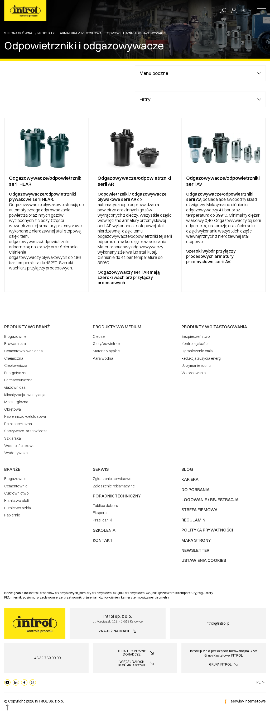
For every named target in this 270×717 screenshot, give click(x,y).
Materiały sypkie (106, 351)
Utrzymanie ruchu (196, 365)
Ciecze (99, 336)
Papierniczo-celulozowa (25, 416)
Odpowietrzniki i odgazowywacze (137, 33)
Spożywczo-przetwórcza (25, 431)
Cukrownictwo (16, 493)
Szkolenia (104, 530)
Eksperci (100, 512)
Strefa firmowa (199, 509)
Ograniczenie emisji (197, 351)
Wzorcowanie (193, 373)
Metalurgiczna (16, 402)
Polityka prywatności (207, 530)
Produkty (46, 33)
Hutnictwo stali (16, 500)
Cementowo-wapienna (23, 351)
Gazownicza (15, 387)
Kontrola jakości (194, 343)
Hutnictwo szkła (17, 508)
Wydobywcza (16, 452)
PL (244, 10)
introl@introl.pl (218, 623)
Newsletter (195, 550)
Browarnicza (15, 343)
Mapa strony (196, 540)
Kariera (190, 479)
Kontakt (103, 540)
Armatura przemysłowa (81, 33)
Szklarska (12, 438)
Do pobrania (195, 489)
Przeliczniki (102, 520)
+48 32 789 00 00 (46, 658)
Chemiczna (13, 358)
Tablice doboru (105, 505)
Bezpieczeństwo (195, 336)
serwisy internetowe (248, 701)
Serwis (101, 469)
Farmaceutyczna (18, 380)
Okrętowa (12, 409)
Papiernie (12, 515)
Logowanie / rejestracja (210, 499)
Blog (187, 469)
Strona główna (18, 33)
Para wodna (103, 358)
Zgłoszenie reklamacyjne (114, 486)
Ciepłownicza (15, 365)
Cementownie (15, 486)
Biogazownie (15, 336)
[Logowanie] (234, 10)
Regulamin (193, 520)
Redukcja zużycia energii (201, 358)
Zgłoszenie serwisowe (112, 478)
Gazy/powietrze (106, 343)
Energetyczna (15, 373)
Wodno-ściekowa (19, 445)
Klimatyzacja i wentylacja (24, 394)
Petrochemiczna (18, 423)
